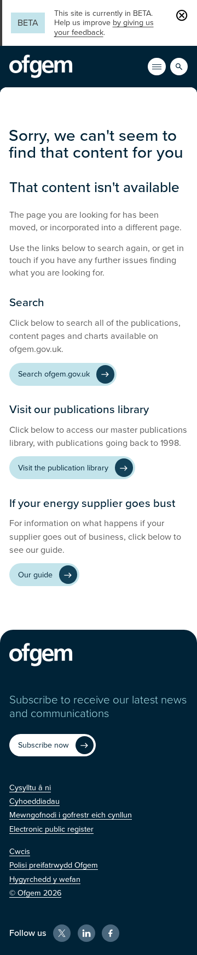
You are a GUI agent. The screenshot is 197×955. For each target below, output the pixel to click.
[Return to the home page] (40, 67)
